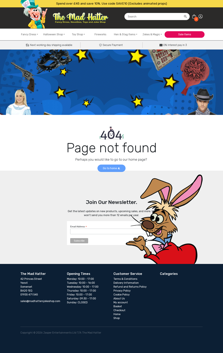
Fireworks (100, 34)
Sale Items (184, 34)
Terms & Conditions (125, 278)
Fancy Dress (28, 34)
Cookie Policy (121, 294)
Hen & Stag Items (124, 34)
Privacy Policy (122, 290)
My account (120, 302)
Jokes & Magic (151, 34)
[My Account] (201, 16)
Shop (116, 318)
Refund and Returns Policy (130, 286)
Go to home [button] (110, 168)
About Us (119, 298)
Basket (117, 306)
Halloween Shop (53, 34)
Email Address (78, 226)
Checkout (119, 310)
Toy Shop (77, 34)
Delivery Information (126, 282)
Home (116, 314)
